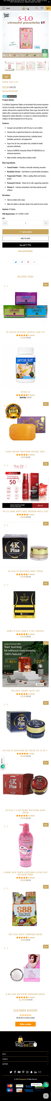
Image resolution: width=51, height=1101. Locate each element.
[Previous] (4, 35)
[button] (22, 335)
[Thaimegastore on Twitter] (11, 1072)
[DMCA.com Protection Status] (9, 97)
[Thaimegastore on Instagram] (27, 1072)
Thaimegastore (22, 1079)
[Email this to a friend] (34, 262)
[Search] (37, 8)
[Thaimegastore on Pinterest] (23, 1072)
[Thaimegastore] (25, 8)
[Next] (46, 35)
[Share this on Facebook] (22, 262)
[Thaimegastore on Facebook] (15, 1072)
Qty (3, 218)
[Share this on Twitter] (15, 262)
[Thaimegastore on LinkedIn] (35, 1072)
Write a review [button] (25, 1024)
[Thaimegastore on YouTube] (19, 1072)
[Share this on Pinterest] (28, 262)
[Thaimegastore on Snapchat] (31, 1072)
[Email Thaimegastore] (40, 1072)
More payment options (25, 250)
